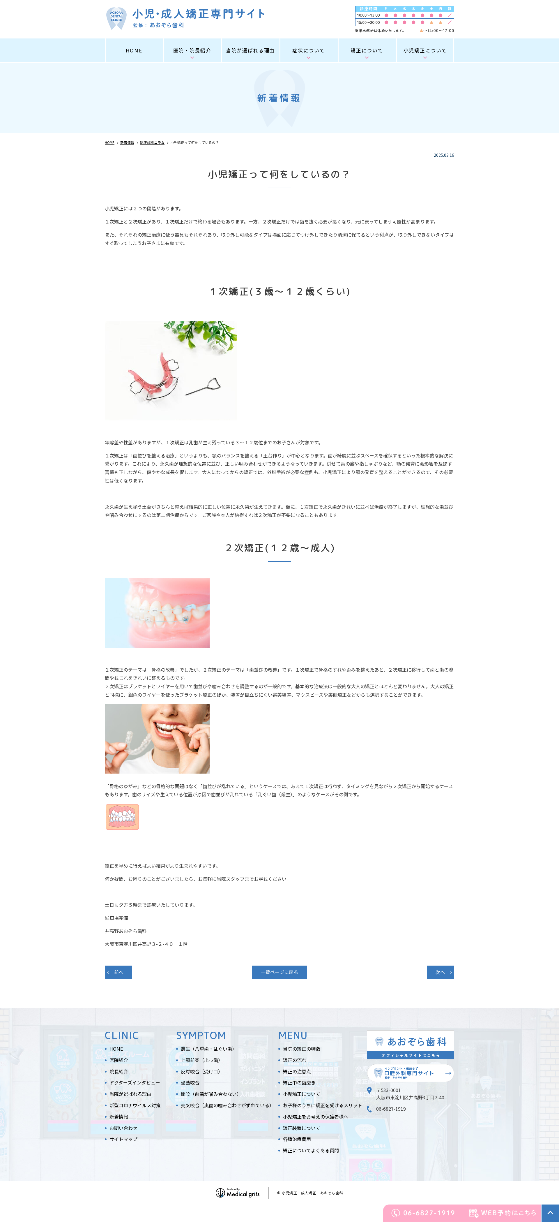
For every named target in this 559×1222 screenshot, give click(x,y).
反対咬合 (202, 1071)
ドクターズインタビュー (134, 1082)
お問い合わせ (123, 1127)
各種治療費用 (297, 1138)
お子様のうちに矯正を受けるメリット (322, 1105)
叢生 (209, 1048)
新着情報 (118, 1116)
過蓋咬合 (190, 1082)
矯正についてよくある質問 (311, 1150)
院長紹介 (118, 1071)
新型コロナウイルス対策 (135, 1105)
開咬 (211, 1093)
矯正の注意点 (297, 1071)
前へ (118, 972)
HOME (134, 50)
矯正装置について (301, 1127)
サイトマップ (123, 1138)
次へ (440, 972)
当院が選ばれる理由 (250, 50)
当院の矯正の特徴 (301, 1048)
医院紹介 (118, 1060)
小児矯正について (301, 1093)
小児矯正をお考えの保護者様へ (315, 1116)
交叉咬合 (227, 1105)
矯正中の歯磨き (299, 1082)
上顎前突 (202, 1060)
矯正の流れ (294, 1060)
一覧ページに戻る (279, 972)
